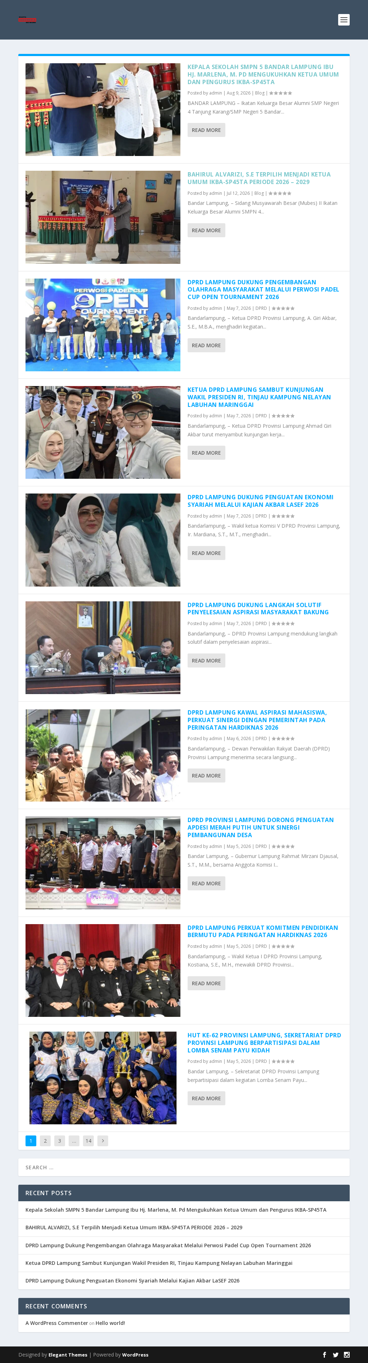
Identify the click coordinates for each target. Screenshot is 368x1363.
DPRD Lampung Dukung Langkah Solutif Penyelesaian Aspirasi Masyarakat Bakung (258, 608)
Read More (206, 130)
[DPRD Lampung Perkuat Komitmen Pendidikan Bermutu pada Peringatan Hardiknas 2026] (103, 970)
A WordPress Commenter (57, 1323)
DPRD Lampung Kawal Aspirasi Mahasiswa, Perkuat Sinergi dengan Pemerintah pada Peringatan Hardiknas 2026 (257, 719)
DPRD (261, 308)
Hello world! (110, 1323)
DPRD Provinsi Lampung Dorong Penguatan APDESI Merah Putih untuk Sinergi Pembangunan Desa (261, 827)
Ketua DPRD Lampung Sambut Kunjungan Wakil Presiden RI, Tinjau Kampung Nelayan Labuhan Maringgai (259, 397)
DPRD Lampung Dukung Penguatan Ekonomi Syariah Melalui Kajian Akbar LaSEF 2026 (261, 501)
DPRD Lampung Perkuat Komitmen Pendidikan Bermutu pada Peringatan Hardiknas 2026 (263, 931)
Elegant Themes (68, 1354)
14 (88, 1140)
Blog (259, 93)
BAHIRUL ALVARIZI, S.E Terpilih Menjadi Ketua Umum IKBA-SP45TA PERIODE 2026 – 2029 (259, 178)
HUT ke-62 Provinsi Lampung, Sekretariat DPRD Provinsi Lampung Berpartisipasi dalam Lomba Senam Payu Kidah (264, 1042)
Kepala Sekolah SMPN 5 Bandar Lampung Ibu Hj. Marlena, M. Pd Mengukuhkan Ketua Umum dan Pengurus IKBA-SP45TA (263, 74)
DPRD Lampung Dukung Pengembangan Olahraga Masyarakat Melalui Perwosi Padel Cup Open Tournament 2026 (264, 289)
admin (215, 93)
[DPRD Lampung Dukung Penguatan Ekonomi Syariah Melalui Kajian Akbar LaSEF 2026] (103, 540)
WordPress (135, 1354)
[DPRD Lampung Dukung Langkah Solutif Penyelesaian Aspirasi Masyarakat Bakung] (103, 647)
